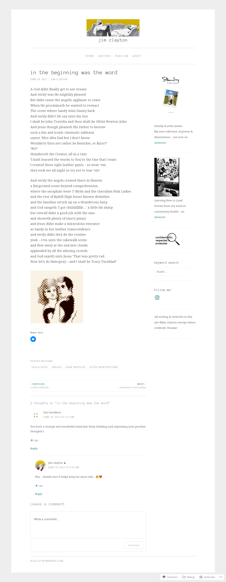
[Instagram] (157, 297)
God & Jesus (40, 367)
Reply (33, 448)
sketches (104, 55)
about (136, 55)
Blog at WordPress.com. (47, 560)
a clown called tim (39, 386)
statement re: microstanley (133, 386)
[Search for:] (172, 271)
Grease (56, 367)
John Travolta (75, 367)
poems (89, 55)
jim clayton (113, 40)
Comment (133, 545)
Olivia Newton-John (103, 367)
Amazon (159, 142)
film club (121, 55)
